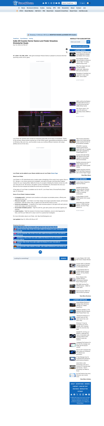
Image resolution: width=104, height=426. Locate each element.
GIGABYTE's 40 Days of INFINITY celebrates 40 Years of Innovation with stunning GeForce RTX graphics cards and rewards (82, 335)
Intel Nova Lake (83, 11)
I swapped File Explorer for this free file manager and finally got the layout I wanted (83, 345)
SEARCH (63, 258)
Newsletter (65, 8)
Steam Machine (29, 11)
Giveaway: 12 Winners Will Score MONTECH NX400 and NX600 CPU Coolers (83, 54)
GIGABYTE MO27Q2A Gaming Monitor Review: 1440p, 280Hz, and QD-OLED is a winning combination (82, 191)
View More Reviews (85, 296)
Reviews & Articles (32, 8)
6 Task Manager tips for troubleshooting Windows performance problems (83, 358)
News (23, 8)
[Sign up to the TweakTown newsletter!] (43, 3)
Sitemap (80, 391)
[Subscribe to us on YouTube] (56, 3)
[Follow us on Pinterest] (59, 3)
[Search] (75, 3)
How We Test (83, 386)
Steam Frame (73, 11)
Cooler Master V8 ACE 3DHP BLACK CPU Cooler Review (83, 198)
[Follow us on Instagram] (54, 3)
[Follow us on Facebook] (46, 3)
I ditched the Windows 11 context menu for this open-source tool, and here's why (82, 318)
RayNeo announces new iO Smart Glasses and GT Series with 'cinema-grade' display (83, 165)
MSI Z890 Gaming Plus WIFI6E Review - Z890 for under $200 (83, 286)
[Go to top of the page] (40, 252)
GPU (54, 8)
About (72, 8)
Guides (42, 8)
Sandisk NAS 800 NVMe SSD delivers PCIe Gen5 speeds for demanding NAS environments (82, 157)
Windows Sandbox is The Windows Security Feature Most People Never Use (83, 311)
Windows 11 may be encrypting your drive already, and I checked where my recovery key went (82, 326)
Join (84, 8)
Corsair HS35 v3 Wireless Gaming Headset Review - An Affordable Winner (83, 265)
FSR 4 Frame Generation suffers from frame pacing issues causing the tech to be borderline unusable (83, 141)
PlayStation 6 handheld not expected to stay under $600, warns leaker (83, 75)
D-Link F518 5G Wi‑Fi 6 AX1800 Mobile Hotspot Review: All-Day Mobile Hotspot (82, 272)
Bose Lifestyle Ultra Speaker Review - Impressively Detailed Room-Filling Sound (82, 279)
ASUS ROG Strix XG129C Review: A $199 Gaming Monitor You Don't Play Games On (82, 205)
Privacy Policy (80, 403)
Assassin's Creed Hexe (61, 11)
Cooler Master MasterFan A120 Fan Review (83, 182)
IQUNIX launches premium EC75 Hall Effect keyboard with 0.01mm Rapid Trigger (83, 171)
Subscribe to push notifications (80, 46)
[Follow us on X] (48, 3)
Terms (86, 401)
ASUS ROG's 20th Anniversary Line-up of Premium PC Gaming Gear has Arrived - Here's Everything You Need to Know (83, 367)
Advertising (80, 384)
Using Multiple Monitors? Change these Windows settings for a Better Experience (82, 305)
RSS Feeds (76, 389)
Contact (78, 8)
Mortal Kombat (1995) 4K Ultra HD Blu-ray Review (83, 291)
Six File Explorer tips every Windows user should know (83, 375)
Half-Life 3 (38, 11)
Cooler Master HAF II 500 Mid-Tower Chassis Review (83, 258)
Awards (87, 384)
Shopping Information (19, 225)
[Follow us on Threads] (51, 3)
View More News (86, 175)
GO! (88, 41)
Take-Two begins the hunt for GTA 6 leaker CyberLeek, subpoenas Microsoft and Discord (83, 68)
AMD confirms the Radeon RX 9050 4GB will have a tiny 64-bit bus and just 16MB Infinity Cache (83, 103)
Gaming (48, 8)
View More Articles (85, 379)
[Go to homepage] (19, 8)
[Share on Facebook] (67, 49)
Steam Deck (50, 11)
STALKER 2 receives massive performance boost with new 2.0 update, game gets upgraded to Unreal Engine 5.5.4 (83, 149)
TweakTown (16, 38)
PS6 (44, 11)
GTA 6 (21, 11)
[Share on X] (67, 52)
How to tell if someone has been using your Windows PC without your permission (83, 352)
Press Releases (24, 38)
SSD (59, 8)
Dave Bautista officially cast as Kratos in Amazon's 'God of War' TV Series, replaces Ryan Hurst (83, 61)
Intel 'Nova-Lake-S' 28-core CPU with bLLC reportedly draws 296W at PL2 (83, 111)
